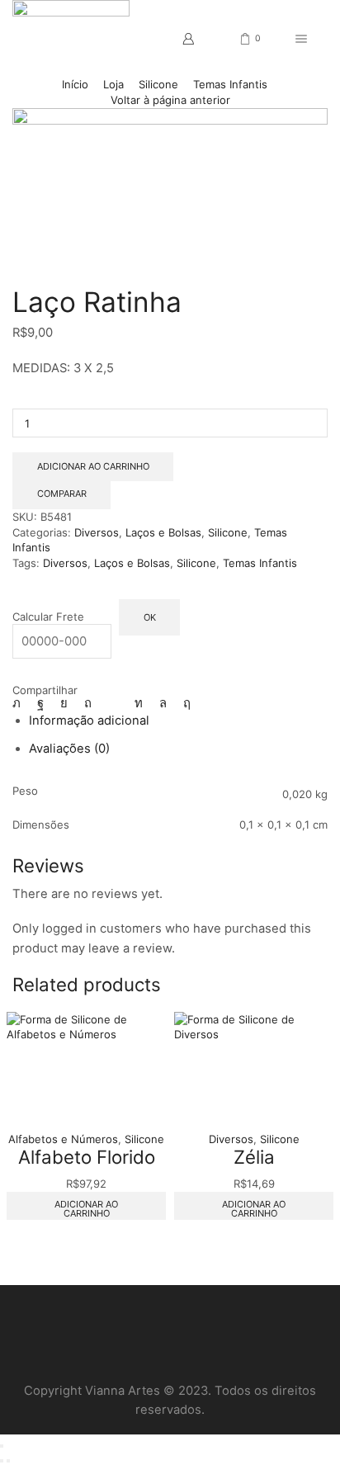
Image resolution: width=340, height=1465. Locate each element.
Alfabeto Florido (86, 1157)
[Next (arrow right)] (8, 1461)
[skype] (183, 703)
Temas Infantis (230, 84)
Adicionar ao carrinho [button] (86, 1208)
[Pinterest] (88, 703)
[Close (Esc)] (1, 1446)
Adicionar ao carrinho (93, 466)
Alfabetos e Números (63, 1139)
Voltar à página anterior (170, 99)
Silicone (158, 84)
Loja (113, 84)
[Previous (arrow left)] (1, 1461)
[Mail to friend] (113, 703)
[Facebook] (40, 703)
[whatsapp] (163, 703)
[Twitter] (20, 703)
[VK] (64, 703)
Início (75, 84)
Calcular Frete (48, 616)
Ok (150, 617)
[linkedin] (138, 703)
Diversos (96, 532)
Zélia (254, 1157)
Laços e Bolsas (163, 532)
